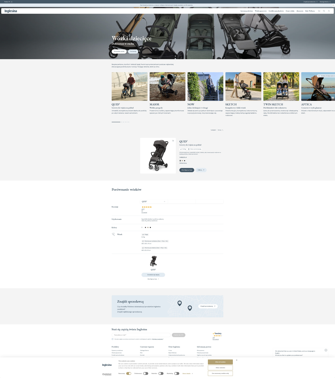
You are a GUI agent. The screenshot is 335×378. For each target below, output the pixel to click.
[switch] (145, 373)
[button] (319, 11)
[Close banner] (236, 360)
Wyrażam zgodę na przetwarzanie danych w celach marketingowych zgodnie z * (138, 339)
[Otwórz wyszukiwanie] (324, 11)
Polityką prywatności (157, 339)
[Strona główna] (11, 11)
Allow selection (220, 367)
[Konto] (328, 11)
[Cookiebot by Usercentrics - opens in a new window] (107, 374)
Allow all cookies (220, 362)
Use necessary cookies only (220, 373)
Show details (186, 373)
